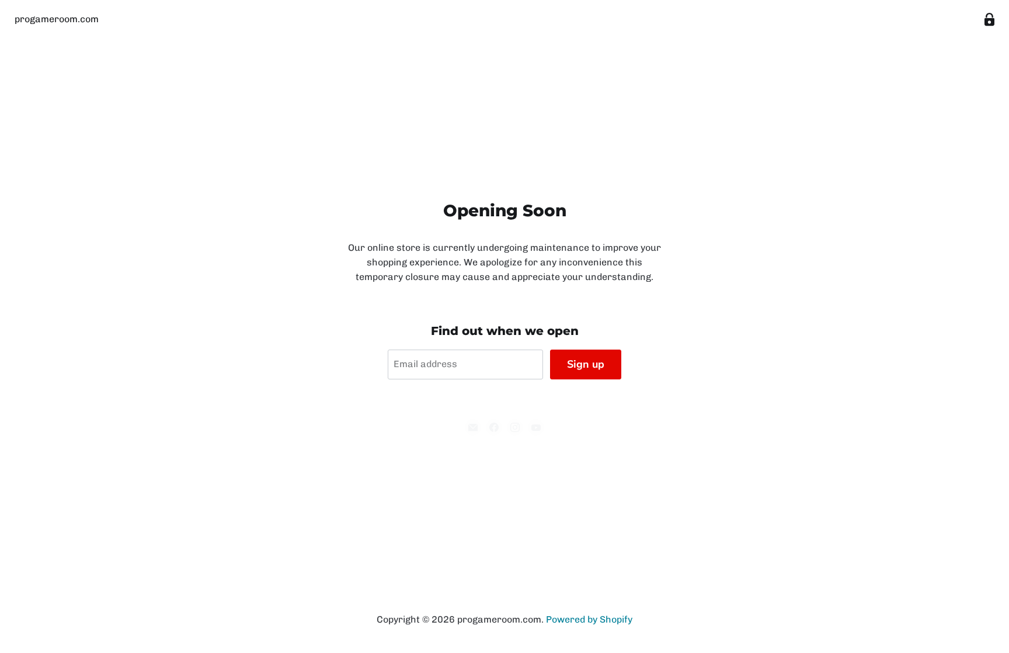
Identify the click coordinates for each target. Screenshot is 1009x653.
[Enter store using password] (989, 19)
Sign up (585, 364)
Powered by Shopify (589, 619)
